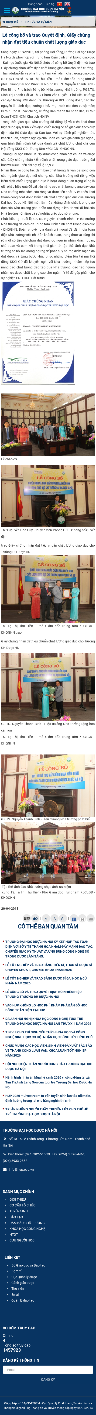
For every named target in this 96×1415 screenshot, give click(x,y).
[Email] (90, 918)
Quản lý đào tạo (22, 1300)
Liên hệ (49, 4)
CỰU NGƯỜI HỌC (21, 1240)
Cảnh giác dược (22, 1283)
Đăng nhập (35, 4)
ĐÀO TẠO (16, 1217)
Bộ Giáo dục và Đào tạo (28, 1265)
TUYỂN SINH (18, 1211)
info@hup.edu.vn (21, 1169)
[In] (82, 918)
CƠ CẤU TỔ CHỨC (22, 1205)
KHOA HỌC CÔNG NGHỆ (27, 1229)
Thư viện (17, 1288)
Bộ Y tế (16, 1271)
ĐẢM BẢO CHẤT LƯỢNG (27, 1223)
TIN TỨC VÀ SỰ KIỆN (38, 21)
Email (15, 1294)
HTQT (13, 1234)
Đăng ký (48, 1379)
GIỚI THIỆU (17, 1199)
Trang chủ (11, 21)
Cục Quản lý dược (24, 1277)
